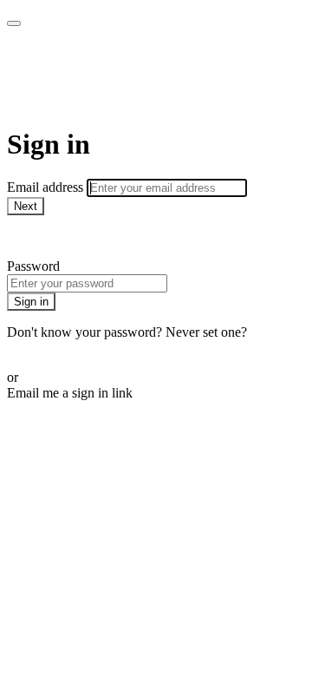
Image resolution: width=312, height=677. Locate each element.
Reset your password (64, 347)
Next (25, 206)
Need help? (38, 236)
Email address (47, 187)
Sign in (31, 301)
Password (33, 266)
